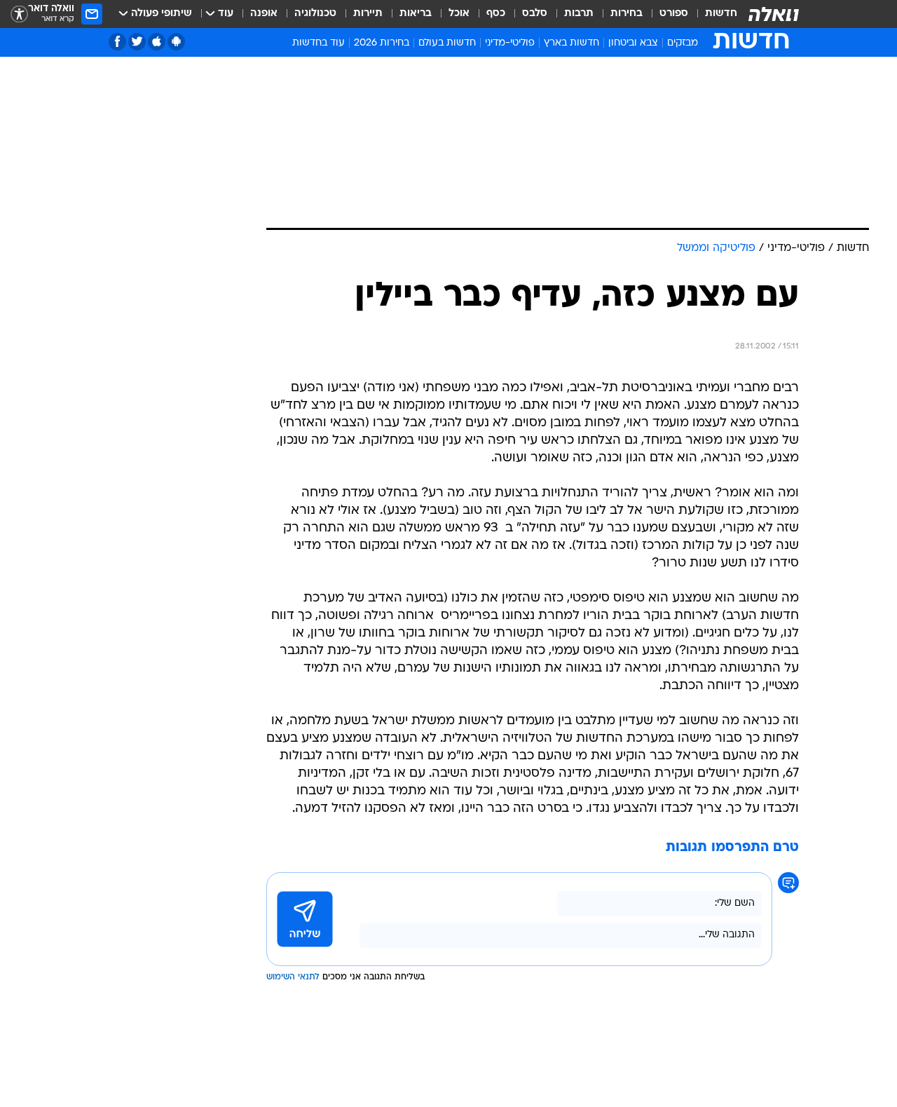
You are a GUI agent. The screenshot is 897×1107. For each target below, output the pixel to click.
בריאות (415, 13)
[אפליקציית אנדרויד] (176, 41)
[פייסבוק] (117, 41)
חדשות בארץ (571, 43)
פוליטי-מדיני (510, 43)
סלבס (534, 13)
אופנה (264, 13)
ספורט (673, 13)
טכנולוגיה (315, 13)
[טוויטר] (137, 41)
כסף (495, 13)
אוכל (459, 13)
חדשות (721, 13)
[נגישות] (19, 14)
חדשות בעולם (447, 43)
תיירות (368, 13)
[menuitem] (712, 14)
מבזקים (682, 43)
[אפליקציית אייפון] (156, 41)
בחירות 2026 (381, 43)
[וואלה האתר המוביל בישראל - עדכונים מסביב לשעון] (773, 14)
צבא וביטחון (633, 43)
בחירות (626, 13)
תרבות (579, 13)
